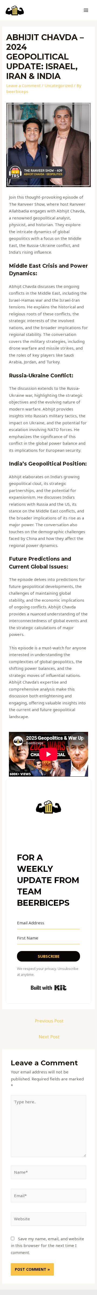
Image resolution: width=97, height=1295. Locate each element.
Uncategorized (58, 85)
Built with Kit (49, 988)
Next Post (49, 1037)
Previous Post (49, 1021)
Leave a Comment (23, 85)
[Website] (48, 1219)
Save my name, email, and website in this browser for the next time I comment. (47, 1245)
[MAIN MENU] (86, 10)
